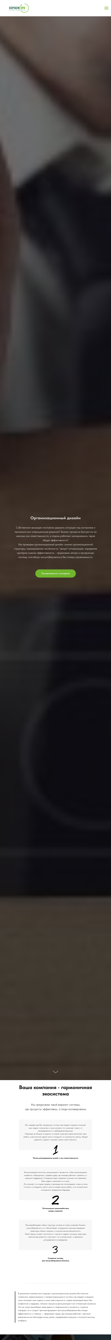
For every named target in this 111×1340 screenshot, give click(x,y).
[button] (55, 573)
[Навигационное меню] (106, 8)
